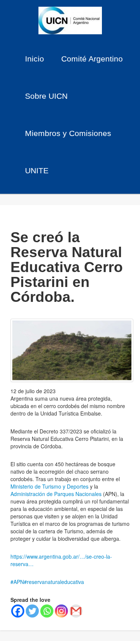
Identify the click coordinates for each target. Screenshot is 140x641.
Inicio (34, 58)
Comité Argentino (92, 58)
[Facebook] (17, 611)
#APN (17, 581)
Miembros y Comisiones (68, 133)
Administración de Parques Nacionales (56, 494)
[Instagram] (61, 611)
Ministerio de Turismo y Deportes (49, 486)
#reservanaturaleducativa (54, 581)
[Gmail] (76, 611)
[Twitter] (32, 611)
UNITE (37, 170)
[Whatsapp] (46, 611)
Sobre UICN (46, 96)
